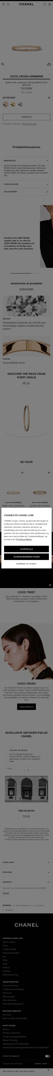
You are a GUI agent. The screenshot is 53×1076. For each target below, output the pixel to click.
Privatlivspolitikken (24, 539)
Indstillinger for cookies (26, 563)
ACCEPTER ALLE (26, 549)
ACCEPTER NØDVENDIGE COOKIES (27, 556)
